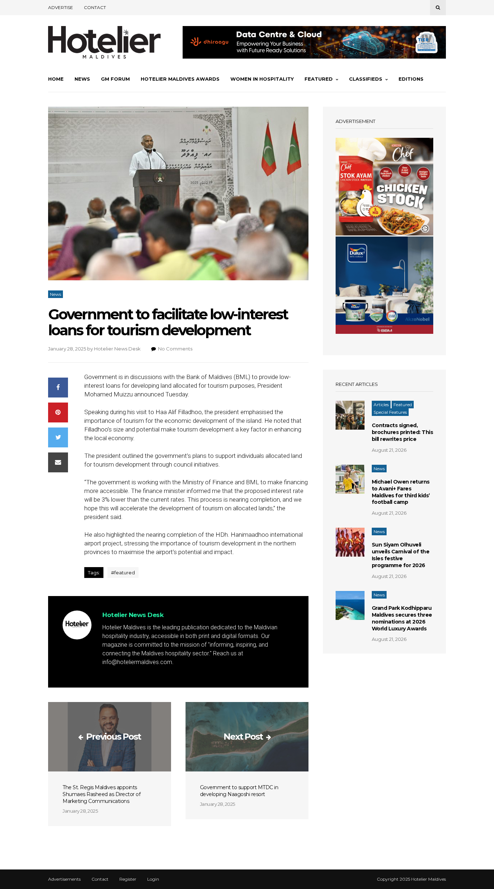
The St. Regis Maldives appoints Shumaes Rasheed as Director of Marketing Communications (101, 794)
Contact (95, 7)
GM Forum (115, 79)
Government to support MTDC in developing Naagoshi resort (239, 790)
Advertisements (64, 879)
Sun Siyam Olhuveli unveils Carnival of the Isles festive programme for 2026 (401, 555)
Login (153, 879)
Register (127, 879)
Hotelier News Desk (117, 349)
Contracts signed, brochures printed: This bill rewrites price (402, 432)
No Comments (175, 349)
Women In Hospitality (262, 79)
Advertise (60, 7)
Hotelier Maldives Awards (180, 79)
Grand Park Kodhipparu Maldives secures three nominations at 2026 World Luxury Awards (402, 618)
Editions (411, 79)
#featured (123, 572)
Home (56, 79)
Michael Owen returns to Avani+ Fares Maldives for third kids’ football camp (401, 492)
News (82, 79)
